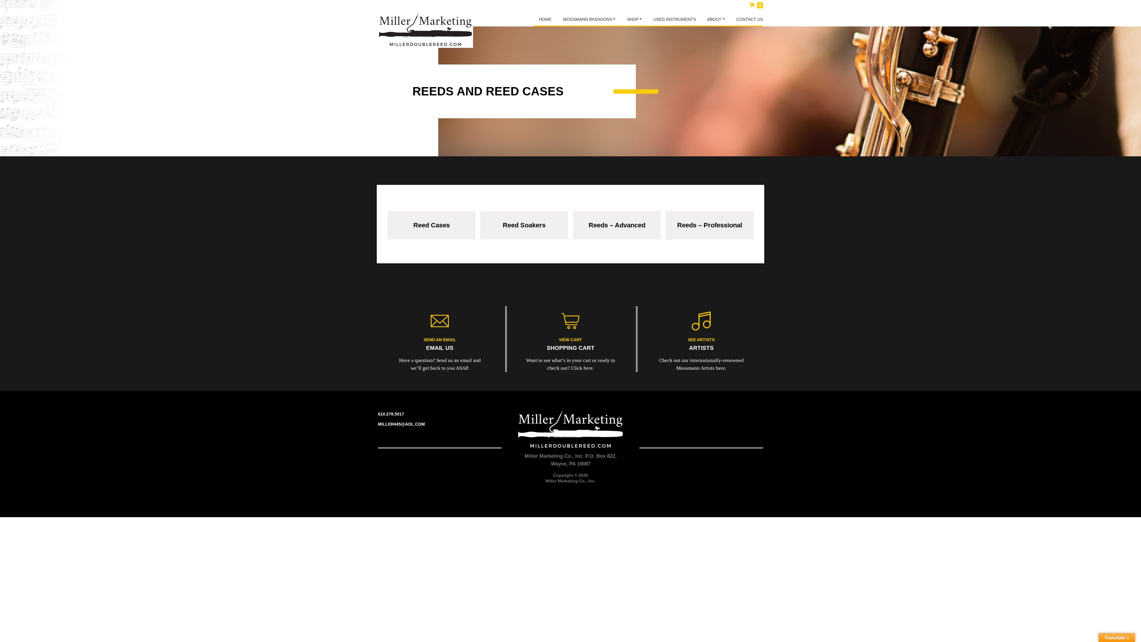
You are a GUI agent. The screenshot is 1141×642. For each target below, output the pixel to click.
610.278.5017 (391, 414)
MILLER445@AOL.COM (401, 424)
